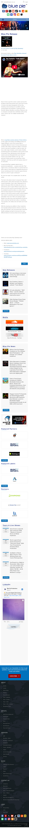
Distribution (5, 742)
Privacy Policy (6, 807)
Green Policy (6, 690)
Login (26, 2)
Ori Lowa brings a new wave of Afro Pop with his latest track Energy (18, 275)
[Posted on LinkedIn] (22, 589)
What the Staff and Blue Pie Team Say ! (11, 799)
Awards (4, 685)
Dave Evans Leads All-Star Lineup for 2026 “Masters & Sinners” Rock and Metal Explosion (16, 532)
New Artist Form (6, 723)
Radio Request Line (7, 773)
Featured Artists (6, 718)
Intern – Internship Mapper (8, 790)
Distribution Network (7, 745)
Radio (4, 771)
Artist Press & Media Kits (8, 714)
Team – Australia (6, 697)
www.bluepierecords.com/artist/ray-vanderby (15, 247)
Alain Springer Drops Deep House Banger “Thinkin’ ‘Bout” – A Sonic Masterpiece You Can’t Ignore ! (17, 303)
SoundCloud (5, 775)
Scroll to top (26, 825)
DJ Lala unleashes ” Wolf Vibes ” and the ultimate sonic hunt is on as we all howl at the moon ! (17, 292)
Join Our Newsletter (7, 751)
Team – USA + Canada (8, 704)
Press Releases (6, 695)
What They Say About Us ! (8, 797)
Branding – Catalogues (8, 740)
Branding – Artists (6, 738)
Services (5, 756)
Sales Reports (6, 754)
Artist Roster (5, 716)
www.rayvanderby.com (13, 243)
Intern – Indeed (6, 792)
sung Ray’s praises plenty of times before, (15, 140)
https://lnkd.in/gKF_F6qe (15, 595)
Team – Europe (6, 699)
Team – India (6, 701)
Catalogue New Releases (8, 764)
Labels (4, 766)
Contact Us (5, 783)
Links (4, 810)
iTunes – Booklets (7, 747)
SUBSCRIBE (13, 676)
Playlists (5, 769)
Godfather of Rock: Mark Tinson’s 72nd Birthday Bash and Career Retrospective (16, 555)
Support (4, 795)
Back (24, 263)
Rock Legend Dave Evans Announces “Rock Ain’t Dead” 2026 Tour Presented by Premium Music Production (17, 544)
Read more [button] (6, 597)
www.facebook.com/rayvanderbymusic (14, 251)
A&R (4, 736)
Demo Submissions (7, 788)
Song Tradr (5, 812)
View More (6, 310)
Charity (4, 688)
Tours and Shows (6, 728)
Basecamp (5, 786)
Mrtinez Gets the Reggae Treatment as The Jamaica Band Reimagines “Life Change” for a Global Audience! (17, 353)
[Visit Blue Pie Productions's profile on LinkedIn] (5, 589)
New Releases (6, 725)
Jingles (4, 749)
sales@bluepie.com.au (9, 2)
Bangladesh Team (7, 706)
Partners (5, 692)
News (4, 721)
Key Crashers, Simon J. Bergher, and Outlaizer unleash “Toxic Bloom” (16, 283)
